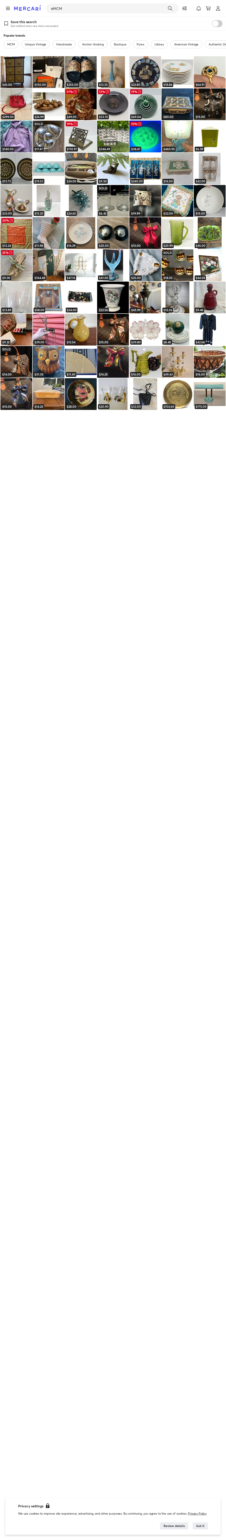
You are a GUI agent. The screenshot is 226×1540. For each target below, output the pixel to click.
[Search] (170, 8)
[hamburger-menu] (8, 8)
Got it (200, 1526)
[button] (198, 8)
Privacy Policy (197, 1513)
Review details (174, 1526)
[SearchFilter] (184, 8)
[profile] (218, 8)
